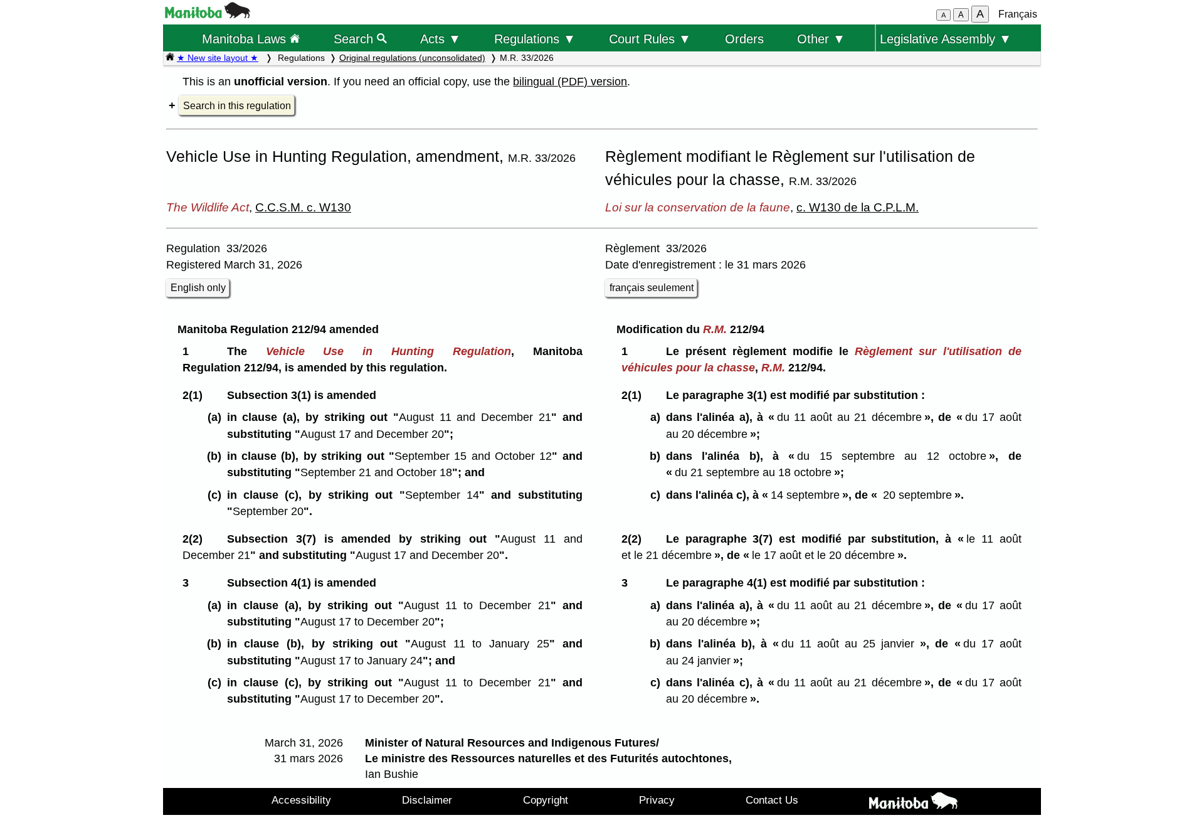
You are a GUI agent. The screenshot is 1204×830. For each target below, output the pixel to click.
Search (355, 38)
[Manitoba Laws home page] (170, 58)
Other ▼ (821, 38)
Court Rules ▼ (650, 38)
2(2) (195, 539)
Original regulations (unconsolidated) (412, 58)
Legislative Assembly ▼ (945, 38)
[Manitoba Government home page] (913, 803)
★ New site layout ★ (217, 58)
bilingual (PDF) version (570, 81)
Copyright (545, 800)
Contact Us (772, 800)
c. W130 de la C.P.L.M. (857, 207)
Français (1017, 14)
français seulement (652, 287)
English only (198, 287)
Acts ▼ (440, 38)
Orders (744, 38)
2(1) (195, 395)
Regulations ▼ (535, 38)
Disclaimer (427, 800)
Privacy (657, 800)
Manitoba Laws (246, 38)
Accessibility (301, 800)
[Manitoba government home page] (207, 14)
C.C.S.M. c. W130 (303, 207)
